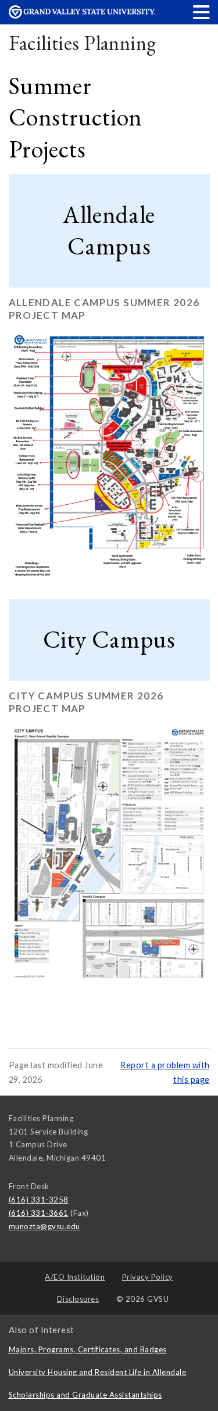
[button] (201, 12)
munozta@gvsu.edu (44, 1226)
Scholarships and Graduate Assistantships (85, 1394)
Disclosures (78, 1299)
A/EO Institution (75, 1276)
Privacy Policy (147, 1276)
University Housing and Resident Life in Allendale (98, 1372)
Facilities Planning (82, 43)
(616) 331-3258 (39, 1199)
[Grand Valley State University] (82, 15)
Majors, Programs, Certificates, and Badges (88, 1349)
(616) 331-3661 (39, 1213)
